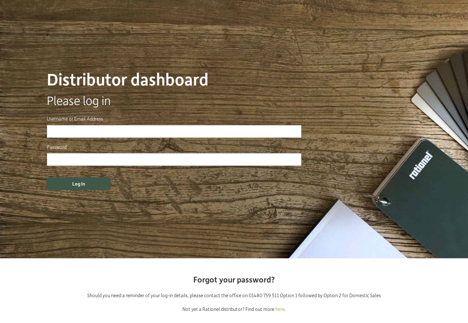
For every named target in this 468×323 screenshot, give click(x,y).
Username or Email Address (75, 119)
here (280, 309)
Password (57, 147)
